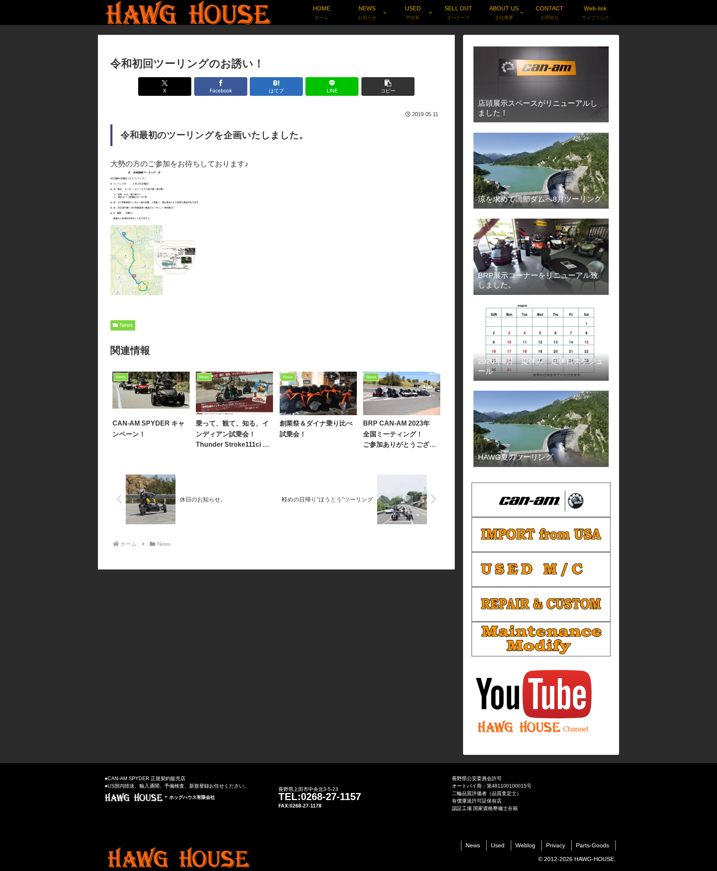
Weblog (525, 845)
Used (498, 845)
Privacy (555, 845)
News (126, 325)
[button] (388, 86)
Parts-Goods (592, 845)
